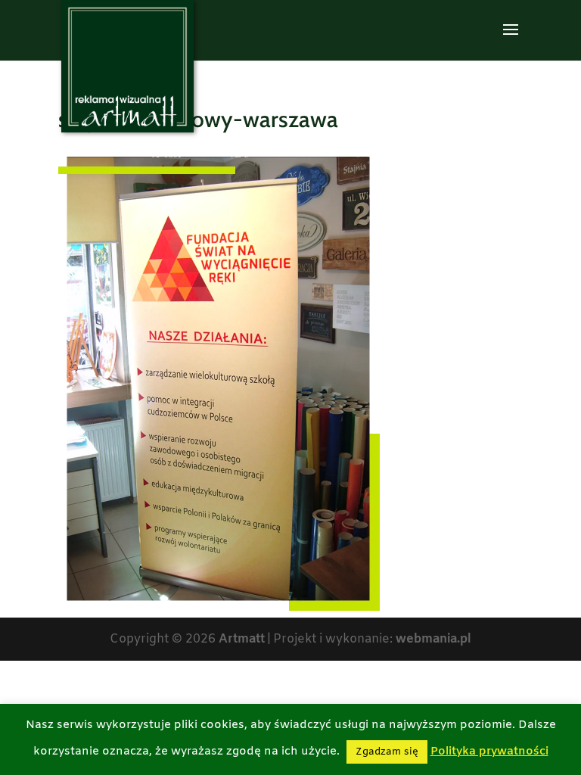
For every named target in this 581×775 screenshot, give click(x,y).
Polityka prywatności (489, 751)
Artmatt (242, 639)
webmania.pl (433, 639)
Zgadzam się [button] (387, 751)
